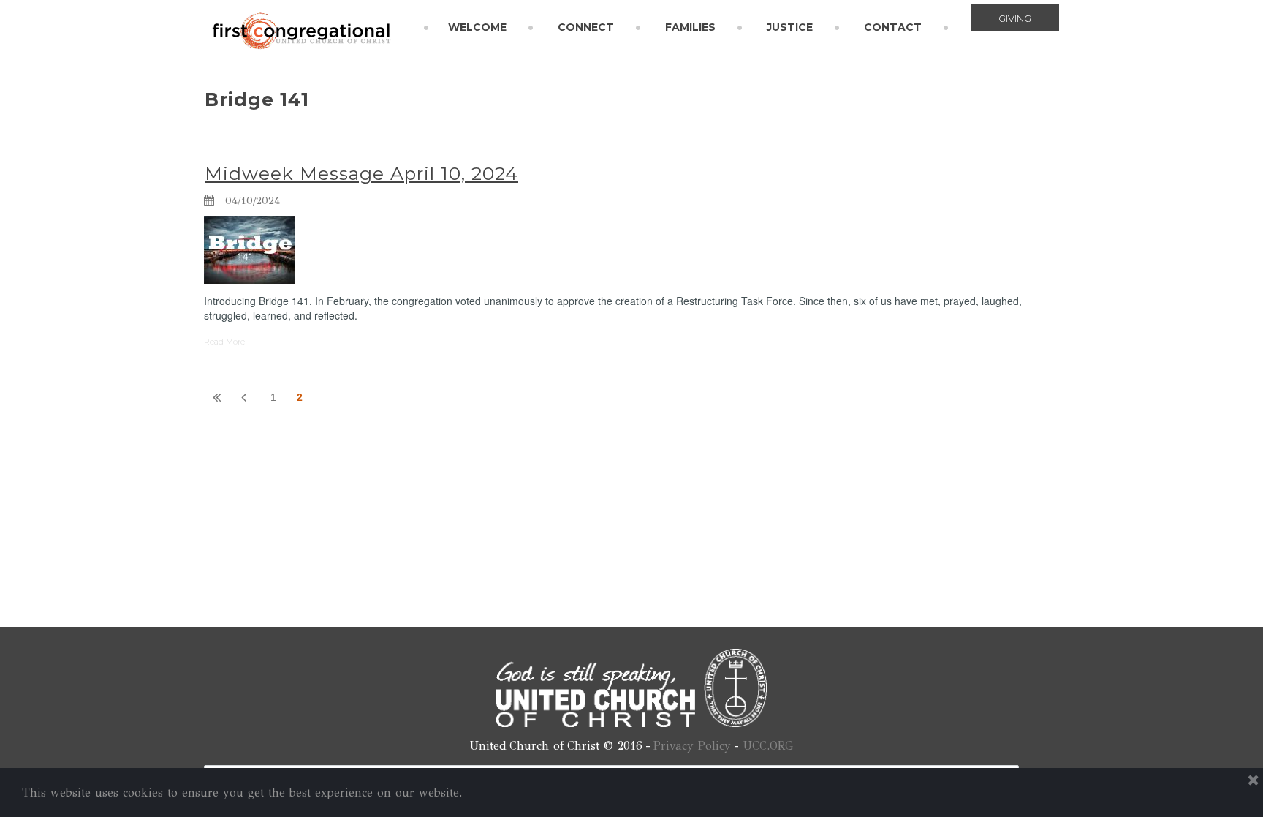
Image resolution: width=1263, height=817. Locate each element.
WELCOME (477, 27)
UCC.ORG (768, 746)
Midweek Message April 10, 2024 (361, 173)
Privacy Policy (692, 746)
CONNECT (586, 27)
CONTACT (893, 27)
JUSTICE (790, 27)
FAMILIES (690, 27)
